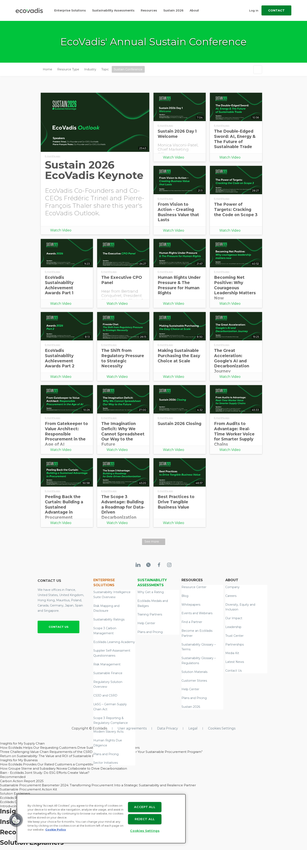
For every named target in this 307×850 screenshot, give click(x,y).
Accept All (144, 807)
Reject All (145, 819)
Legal (193, 728)
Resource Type (68, 69)
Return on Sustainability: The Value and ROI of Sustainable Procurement (57, 756)
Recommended (12, 777)
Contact (276, 10)
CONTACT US (59, 626)
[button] (16, 820)
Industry (90, 69)
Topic (105, 69)
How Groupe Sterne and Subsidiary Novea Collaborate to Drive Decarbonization (63, 768)
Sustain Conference (128, 69)
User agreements (132, 728)
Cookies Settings (221, 728)
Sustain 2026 (173, 10)
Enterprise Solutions (70, 10)
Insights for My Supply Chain (22, 743)
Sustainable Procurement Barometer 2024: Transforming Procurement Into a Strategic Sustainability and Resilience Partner (98, 785)
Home (47, 69)
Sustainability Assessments (113, 10)
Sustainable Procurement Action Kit (28, 789)
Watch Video (60, 230)
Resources (149, 10)
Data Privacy (167, 728)
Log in (253, 10)
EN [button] (148, 69)
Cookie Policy (55, 829)
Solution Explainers (15, 793)
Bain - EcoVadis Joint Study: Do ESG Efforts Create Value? (44, 773)
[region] (101, 818)
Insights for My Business (19, 760)
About (194, 10)
